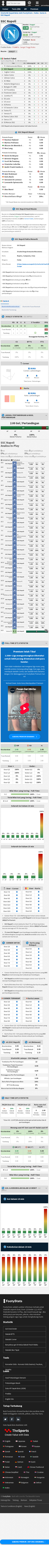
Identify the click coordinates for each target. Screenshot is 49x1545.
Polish (7, 1462)
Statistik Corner (10, 1339)
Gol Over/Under (11, 1329)
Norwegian (25, 1477)
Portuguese (9, 1446)
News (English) (29, 1506)
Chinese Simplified (11, 1472)
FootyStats (6, 1496)
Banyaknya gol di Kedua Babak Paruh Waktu (21, 1345)
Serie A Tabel (10, 58)
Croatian (40, 1472)
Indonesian (9, 1477)
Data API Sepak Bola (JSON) (15, 1388)
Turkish (35, 1441)
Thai (27, 1472)
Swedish (35, 1457)
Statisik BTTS (9, 1334)
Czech (19, 1467)
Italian (7, 1467)
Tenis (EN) (16, 9)
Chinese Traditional (37, 1467)
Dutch (33, 1462)
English (7, 1441)
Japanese (21, 1441)
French (33, 1451)
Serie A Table (28, 219)
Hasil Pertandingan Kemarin (15, 1378)
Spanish (21, 1451)
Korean (24, 1446)
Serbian (39, 1482)
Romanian (9, 1457)
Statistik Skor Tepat (12, 1350)
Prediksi (8, 1394)
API (25, 9)
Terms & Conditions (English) (11, 1506)
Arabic (7, 1488)
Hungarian (41, 1477)
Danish (7, 1451)
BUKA (33, 368)
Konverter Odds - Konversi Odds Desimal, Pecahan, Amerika (24, 1367)
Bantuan (24, 1500)
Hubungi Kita (5, 1500)
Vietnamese (9, 1482)
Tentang (16, 1500)
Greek (23, 1457)
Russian (37, 1446)
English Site (9, 1399)
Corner (5, 9)
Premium (34, 9)
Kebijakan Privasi (35, 1500)
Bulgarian (24, 1482)
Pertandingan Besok (12, 1383)
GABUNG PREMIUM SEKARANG (23, 737)
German (20, 1462)
